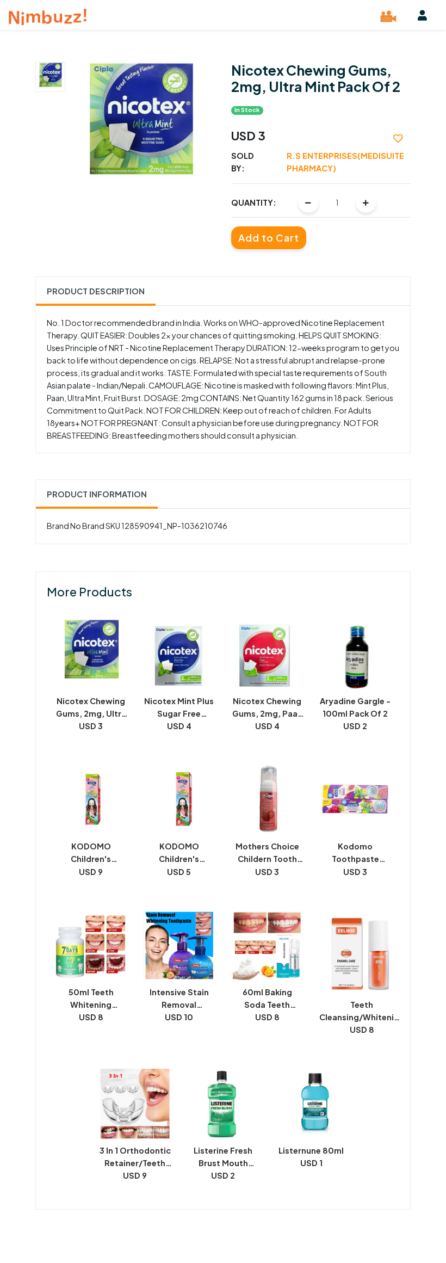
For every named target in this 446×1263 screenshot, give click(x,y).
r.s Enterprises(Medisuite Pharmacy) (345, 162)
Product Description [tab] (96, 291)
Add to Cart (268, 238)
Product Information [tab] (97, 494)
